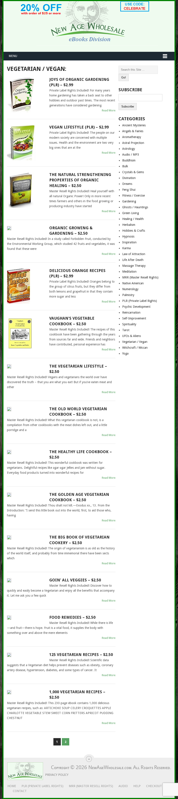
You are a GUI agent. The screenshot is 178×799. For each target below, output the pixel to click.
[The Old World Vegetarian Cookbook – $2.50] (26, 410)
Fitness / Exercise (133, 195)
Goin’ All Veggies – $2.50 (75, 580)
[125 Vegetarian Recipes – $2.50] (26, 656)
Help (137, 786)
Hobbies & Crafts (133, 230)
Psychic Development (136, 306)
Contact (20, 791)
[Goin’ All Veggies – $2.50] (26, 581)
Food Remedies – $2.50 (72, 617)
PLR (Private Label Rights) (139, 301)
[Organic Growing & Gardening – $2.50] (26, 229)
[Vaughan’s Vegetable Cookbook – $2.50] (26, 333)
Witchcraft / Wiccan (135, 347)
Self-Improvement (134, 318)
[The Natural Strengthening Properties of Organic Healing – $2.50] (26, 190)
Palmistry (128, 295)
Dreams (127, 184)
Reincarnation (131, 312)
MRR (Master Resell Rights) (140, 277)
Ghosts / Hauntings (135, 207)
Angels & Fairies (132, 131)
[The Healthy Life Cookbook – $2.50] (26, 453)
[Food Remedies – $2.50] (26, 618)
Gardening (129, 201)
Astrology (128, 148)
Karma (126, 248)
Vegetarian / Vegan (134, 341)
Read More (108, 110)
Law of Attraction (133, 254)
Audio (123, 786)
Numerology (130, 289)
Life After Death (132, 260)
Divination (129, 178)
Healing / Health (133, 219)
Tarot (125, 330)
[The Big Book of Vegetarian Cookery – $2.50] (26, 538)
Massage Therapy (134, 265)
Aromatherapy (131, 137)
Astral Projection (133, 143)
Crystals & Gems (133, 172)
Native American (133, 283)
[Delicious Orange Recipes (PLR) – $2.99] (26, 286)
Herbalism (128, 224)
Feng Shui (128, 189)
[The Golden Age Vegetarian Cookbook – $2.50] (26, 495)
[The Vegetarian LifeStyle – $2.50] (26, 367)
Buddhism (128, 160)
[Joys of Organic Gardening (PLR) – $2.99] (26, 95)
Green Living (130, 213)
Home (11, 786)
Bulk (125, 166)
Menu (13, 56)
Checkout (154, 786)
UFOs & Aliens (131, 336)
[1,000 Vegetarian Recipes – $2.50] (26, 693)
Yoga (125, 353)
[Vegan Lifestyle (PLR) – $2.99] (26, 142)
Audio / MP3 (130, 154)
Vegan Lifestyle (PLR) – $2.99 (79, 127)
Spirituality (129, 324)
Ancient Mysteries (134, 125)
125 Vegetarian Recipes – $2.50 (81, 654)
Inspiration (129, 242)
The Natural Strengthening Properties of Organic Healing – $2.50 (80, 180)
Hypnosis (128, 236)
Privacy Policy (56, 774)
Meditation (129, 271)
